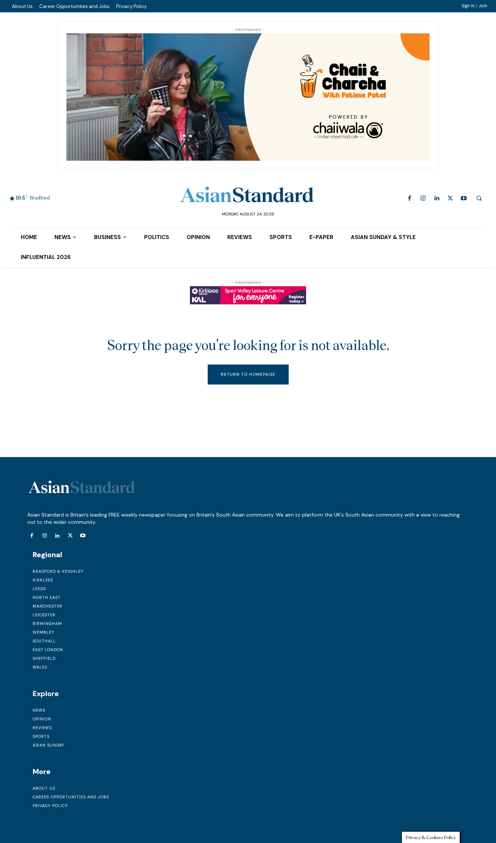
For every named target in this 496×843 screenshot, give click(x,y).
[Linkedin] (437, 198)
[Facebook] (410, 198)
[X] (450, 198)
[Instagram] (423, 198)
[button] (479, 198)
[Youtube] (463, 198)
